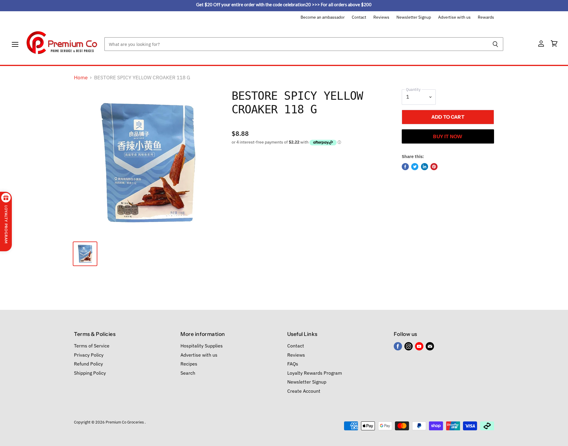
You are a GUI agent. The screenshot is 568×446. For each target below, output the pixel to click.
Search (187, 373)
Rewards (486, 17)
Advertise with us (454, 17)
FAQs (292, 364)
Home (81, 78)
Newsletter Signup (413, 17)
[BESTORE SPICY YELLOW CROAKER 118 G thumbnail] (85, 253)
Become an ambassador (323, 17)
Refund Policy (88, 364)
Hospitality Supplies (201, 346)
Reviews (381, 17)
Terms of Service (91, 346)
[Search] (495, 44)
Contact (359, 17)
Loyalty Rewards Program (314, 373)
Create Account (303, 391)
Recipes (188, 364)
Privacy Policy (89, 355)
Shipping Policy (90, 373)
